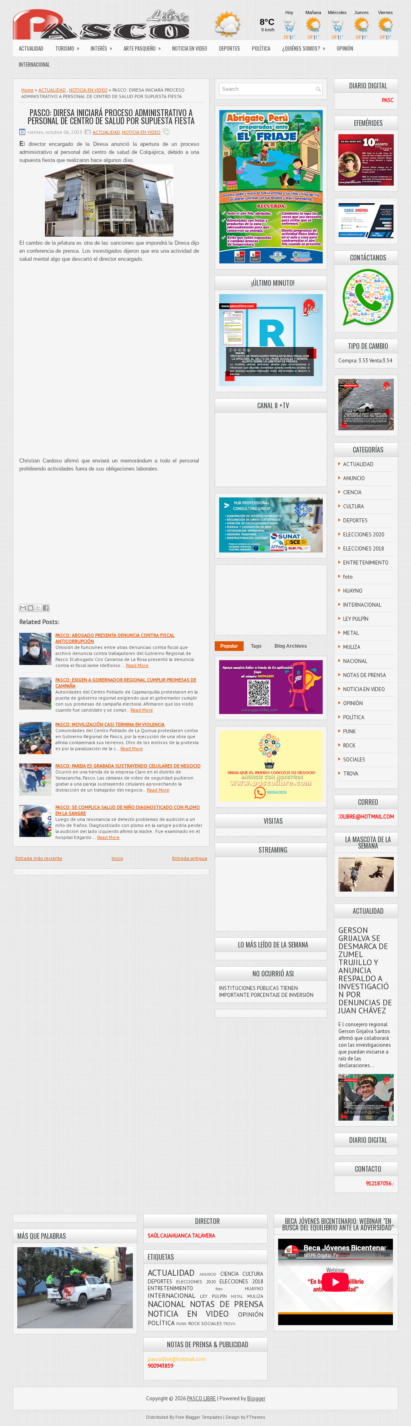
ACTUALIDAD (31, 48)
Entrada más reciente (38, 858)
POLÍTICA (261, 48)
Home (27, 90)
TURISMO (67, 48)
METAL (351, 633)
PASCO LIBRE (201, 1398)
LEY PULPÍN (355, 619)
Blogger (256, 1398)
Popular (229, 646)
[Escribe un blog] (30, 608)
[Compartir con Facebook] (46, 608)
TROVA (350, 773)
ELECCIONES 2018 (363, 548)
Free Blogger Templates (198, 1417)
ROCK (349, 745)
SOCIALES (354, 759)
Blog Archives (291, 646)
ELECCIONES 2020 (363, 534)
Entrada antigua (189, 858)
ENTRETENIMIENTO (366, 562)
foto (348, 576)
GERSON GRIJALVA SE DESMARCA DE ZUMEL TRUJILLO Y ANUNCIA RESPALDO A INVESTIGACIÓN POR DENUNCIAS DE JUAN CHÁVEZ (365, 970)
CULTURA (353, 506)
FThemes (255, 1417)
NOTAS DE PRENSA (364, 675)
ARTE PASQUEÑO (142, 48)
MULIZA (351, 647)
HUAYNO (352, 590)
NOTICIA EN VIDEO (189, 48)
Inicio (117, 858)
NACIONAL (355, 661)
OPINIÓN (345, 48)
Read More (137, 665)
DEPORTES (229, 48)
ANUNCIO (354, 478)
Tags (256, 646)
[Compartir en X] (38, 608)
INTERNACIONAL (34, 64)
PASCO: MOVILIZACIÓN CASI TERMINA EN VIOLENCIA (110, 724)
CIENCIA (352, 492)
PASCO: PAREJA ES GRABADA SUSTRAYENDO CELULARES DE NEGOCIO (128, 766)
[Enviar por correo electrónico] (23, 608)
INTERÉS (101, 48)
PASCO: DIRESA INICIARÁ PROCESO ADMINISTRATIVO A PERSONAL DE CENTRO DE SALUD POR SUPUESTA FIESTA (111, 116)
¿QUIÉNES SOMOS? (304, 48)
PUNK (349, 731)
